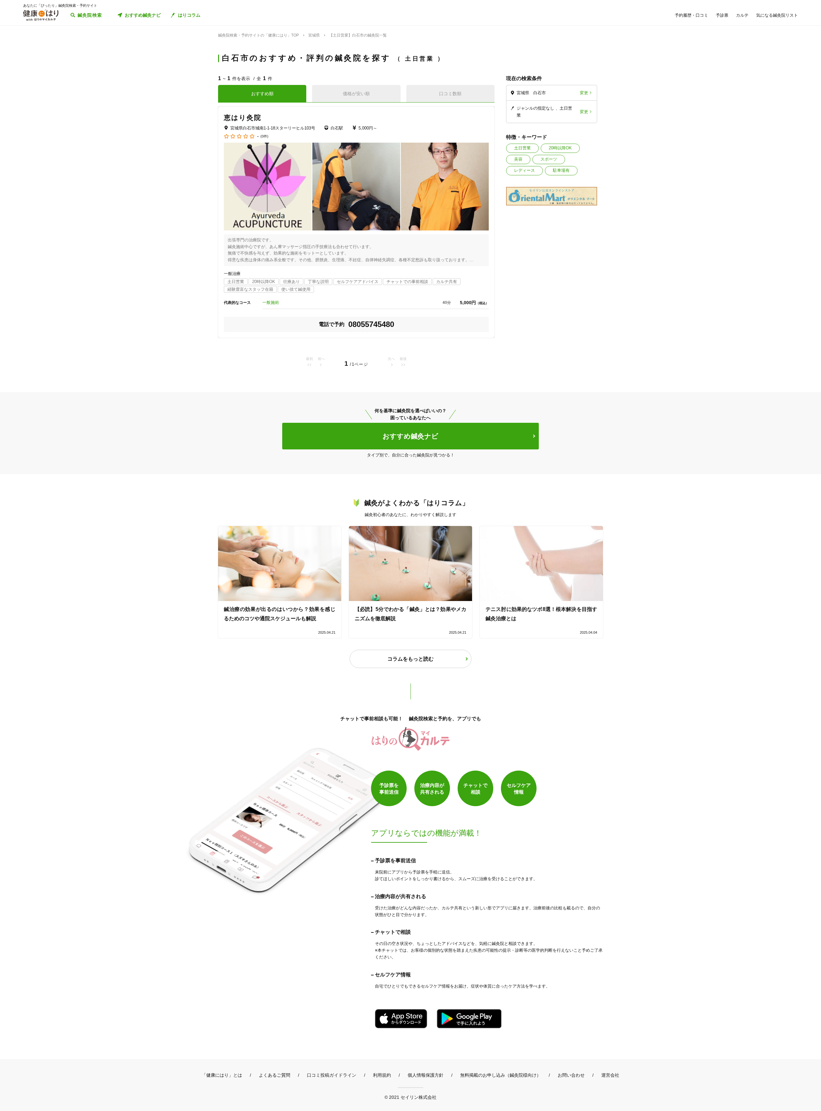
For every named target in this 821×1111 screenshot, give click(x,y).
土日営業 (522, 148)
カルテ (742, 15)
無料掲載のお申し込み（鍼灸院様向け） (500, 1075)
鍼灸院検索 (90, 15)
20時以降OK (560, 148)
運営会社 (610, 1075)
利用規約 (382, 1075)
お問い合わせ (571, 1075)
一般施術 (270, 302)
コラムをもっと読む (410, 659)
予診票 (722, 15)
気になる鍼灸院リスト (777, 15)
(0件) (264, 136)
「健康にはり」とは (222, 1075)
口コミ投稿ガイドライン (331, 1075)
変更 (584, 93)
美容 (518, 159)
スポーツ (548, 159)
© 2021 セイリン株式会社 (410, 1097)
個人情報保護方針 (426, 1075)
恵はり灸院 (243, 117)
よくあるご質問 (274, 1075)
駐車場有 (561, 170)
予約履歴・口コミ (691, 15)
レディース (524, 170)
